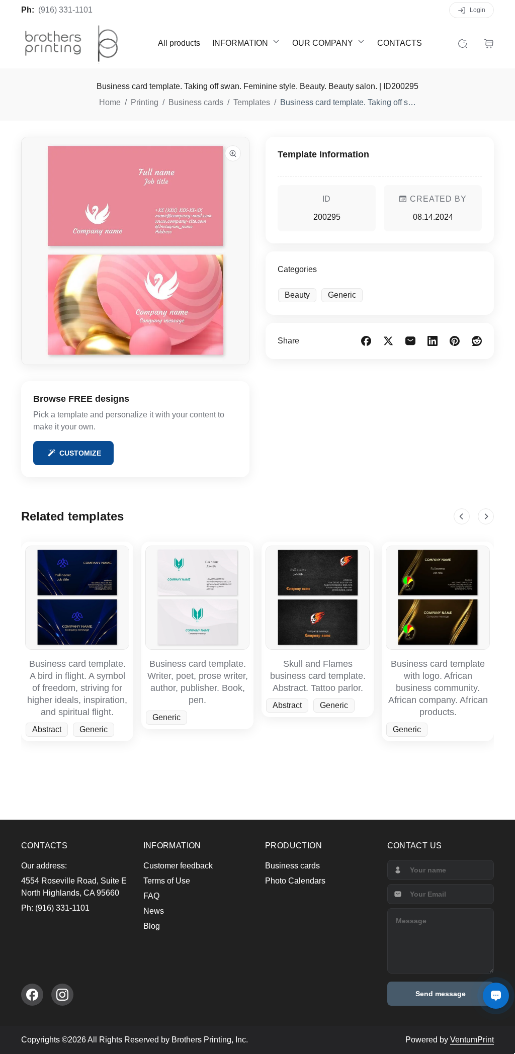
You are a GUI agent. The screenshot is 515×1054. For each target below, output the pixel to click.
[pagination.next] (486, 516)
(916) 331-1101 (65, 10)
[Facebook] (32, 995)
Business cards (292, 865)
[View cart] (489, 43)
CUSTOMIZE (80, 453)
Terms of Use (166, 880)
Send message (440, 994)
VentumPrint (472, 1039)
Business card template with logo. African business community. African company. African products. (438, 688)
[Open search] (463, 43)
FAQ (151, 896)
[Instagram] (62, 995)
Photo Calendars (295, 880)
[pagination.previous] (462, 516)
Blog (151, 926)
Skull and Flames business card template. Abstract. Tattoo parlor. (318, 676)
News (153, 911)
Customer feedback (178, 865)
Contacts (399, 43)
